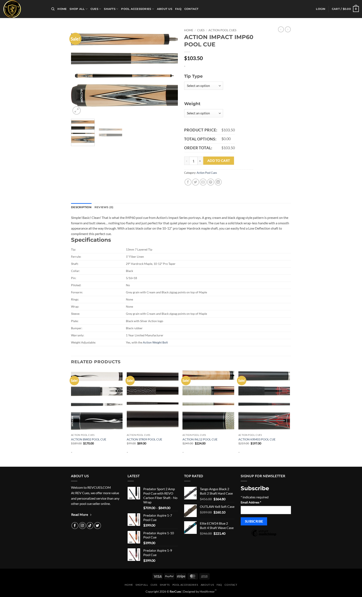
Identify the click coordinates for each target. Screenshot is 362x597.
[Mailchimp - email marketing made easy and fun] (264, 536)
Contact (191, 8)
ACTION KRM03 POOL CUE (256, 439)
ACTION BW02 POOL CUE (88, 439)
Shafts (109, 8)
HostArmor (208, 591)
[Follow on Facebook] (74, 525)
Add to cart (218, 160)
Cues (94, 8)
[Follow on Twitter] (97, 525)
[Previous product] (288, 29)
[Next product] (281, 29)
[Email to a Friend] (203, 182)
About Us (164, 8)
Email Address (251, 502)
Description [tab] (81, 207)
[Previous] (78, 71)
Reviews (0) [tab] (104, 207)
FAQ (178, 8)
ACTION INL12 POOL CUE (199, 439)
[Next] (170, 71)
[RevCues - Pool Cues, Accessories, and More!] (24, 9)
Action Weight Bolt (155, 342)
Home (62, 8)
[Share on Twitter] (195, 182)
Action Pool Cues (222, 30)
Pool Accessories (136, 8)
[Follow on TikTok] (90, 525)
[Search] (52, 9)
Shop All (77, 8)
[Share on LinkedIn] (218, 182)
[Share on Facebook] (188, 182)
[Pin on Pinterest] (210, 182)
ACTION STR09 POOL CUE (144, 439)
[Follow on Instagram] (82, 525)
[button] (320, 9)
